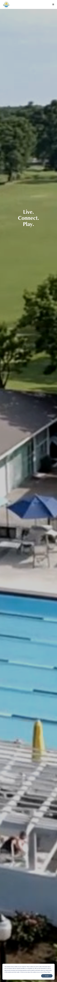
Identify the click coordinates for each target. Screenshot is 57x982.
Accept (47, 975)
